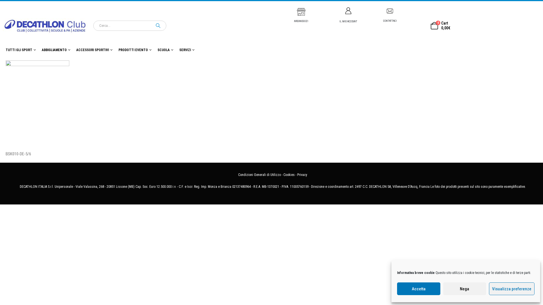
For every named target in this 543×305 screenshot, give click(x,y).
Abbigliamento (54, 50)
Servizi (185, 50)
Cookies (289, 175)
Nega (464, 288)
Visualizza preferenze (511, 288)
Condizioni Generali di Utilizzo (259, 175)
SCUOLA (164, 50)
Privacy (302, 175)
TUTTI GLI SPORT (19, 50)
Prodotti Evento (133, 50)
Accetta (419, 288)
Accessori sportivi (92, 50)
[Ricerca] (158, 25)
